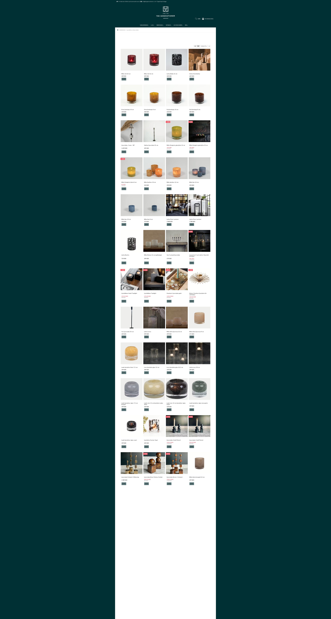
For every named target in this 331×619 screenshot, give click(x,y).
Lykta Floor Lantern (173, 219)
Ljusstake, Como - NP (128, 145)
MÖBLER (168, 25)
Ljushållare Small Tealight (129, 293)
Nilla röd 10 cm (126, 73)
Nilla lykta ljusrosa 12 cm (174, 331)
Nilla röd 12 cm (148, 73)
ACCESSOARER (178, 25)
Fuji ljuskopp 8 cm (194, 109)
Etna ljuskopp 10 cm (127, 109)
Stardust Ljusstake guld (174, 293)
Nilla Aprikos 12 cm (172, 182)
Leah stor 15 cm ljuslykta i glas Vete (153, 403)
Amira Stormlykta (194, 73)
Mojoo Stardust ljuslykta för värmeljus (198, 294)
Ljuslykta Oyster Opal (151, 440)
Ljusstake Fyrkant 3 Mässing (130, 477)
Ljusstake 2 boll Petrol (174, 440)
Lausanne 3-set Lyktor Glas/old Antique (199, 255)
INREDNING (159, 25)
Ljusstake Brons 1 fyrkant (175, 477)
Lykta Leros (147, 331)
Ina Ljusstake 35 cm (127, 331)
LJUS (152, 25)
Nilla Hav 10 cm (126, 219)
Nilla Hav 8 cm (148, 219)
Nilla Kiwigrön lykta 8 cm (129, 182)
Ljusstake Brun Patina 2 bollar (153, 477)
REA (186, 25)
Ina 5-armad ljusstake (173, 255)
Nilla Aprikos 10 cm (150, 182)
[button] (207, 19)
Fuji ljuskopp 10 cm (172, 109)
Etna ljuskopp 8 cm (150, 109)
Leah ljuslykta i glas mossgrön (198, 403)
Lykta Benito (125, 255)
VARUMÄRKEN (144, 25)
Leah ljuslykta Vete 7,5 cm (129, 367)
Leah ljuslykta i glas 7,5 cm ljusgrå (129, 403)
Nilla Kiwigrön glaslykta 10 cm (198, 145)
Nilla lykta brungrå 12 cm (197, 477)
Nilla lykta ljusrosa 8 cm (196, 331)
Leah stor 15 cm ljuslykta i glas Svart (176, 403)
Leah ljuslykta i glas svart (129, 440)
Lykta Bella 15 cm (172, 73)
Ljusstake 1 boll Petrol (196, 440)
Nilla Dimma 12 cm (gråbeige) (153, 255)
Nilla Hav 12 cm (194, 182)
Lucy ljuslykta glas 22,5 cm (175, 367)
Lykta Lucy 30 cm (194, 367)
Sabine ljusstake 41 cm (151, 145)
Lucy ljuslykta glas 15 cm (151, 367)
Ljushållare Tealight (150, 293)
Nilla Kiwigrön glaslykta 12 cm (176, 145)
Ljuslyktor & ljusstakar (133, 30)
